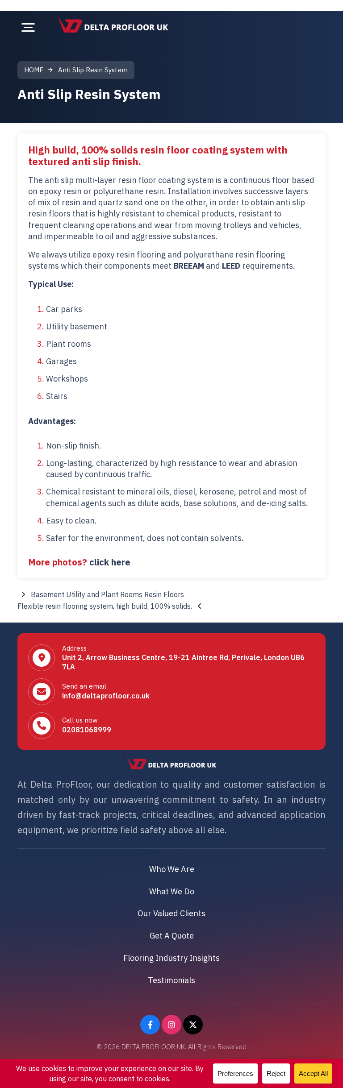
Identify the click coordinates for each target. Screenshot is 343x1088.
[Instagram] (171, 1024)
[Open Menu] (28, 27)
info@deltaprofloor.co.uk (106, 695)
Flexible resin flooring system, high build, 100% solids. (105, 606)
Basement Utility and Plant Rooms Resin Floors (106, 594)
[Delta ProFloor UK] (113, 25)
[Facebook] (150, 1024)
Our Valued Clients (171, 913)
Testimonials (171, 980)
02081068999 (86, 729)
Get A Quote (172, 935)
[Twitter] (193, 1024)
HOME (33, 70)
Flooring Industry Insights (171, 958)
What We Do (171, 891)
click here (109, 562)
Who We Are (171, 869)
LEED (231, 266)
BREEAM (188, 266)
